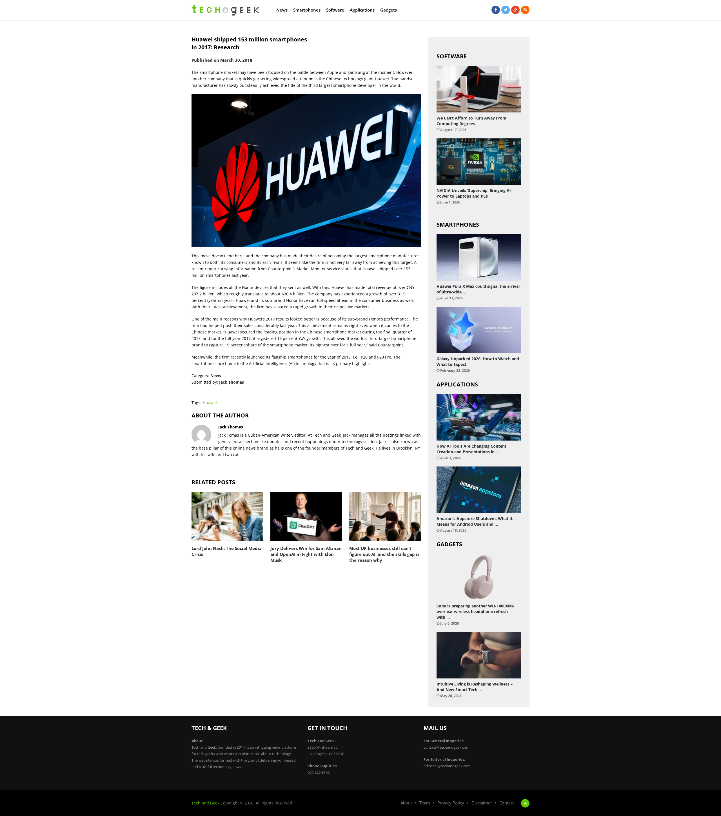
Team (424, 803)
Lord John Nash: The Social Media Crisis (227, 551)
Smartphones (307, 10)
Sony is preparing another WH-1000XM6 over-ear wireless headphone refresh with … (475, 611)
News (282, 10)
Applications (362, 10)
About (406, 803)
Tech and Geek (205, 803)
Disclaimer (481, 803)
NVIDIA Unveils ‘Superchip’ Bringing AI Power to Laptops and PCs (474, 193)
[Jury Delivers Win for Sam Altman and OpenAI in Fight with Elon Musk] (306, 516)
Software (335, 10)
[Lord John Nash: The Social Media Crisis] (227, 516)
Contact (506, 803)
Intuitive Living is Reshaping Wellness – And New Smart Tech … (475, 686)
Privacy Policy (450, 803)
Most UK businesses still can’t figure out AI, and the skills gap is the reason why (384, 554)
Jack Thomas (231, 382)
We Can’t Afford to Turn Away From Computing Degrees (471, 120)
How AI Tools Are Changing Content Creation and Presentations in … (471, 448)
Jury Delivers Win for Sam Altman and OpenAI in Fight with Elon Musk (306, 554)
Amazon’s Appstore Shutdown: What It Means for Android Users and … (475, 521)
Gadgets (388, 10)
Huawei (210, 402)
